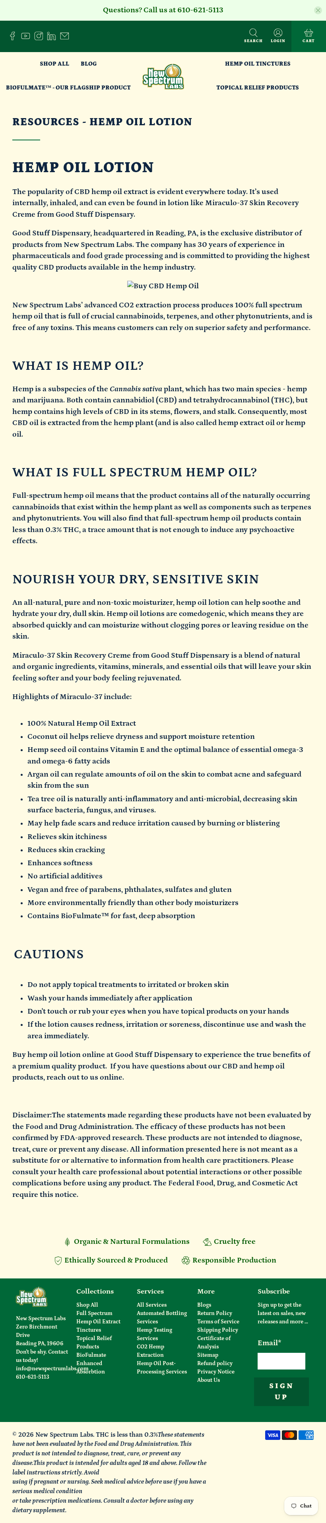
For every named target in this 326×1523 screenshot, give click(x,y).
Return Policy (214, 1313)
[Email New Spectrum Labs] (66, 38)
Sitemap (207, 1355)
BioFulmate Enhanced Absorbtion (91, 1363)
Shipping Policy (217, 1330)
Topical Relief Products (257, 87)
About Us (208, 1380)
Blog (89, 63)
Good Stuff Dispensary (51, 233)
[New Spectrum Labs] (163, 75)
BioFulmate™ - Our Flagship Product (68, 87)
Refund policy (215, 1363)
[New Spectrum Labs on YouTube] (27, 38)
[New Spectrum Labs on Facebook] (14, 38)
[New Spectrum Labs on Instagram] (40, 38)
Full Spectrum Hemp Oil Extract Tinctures (98, 1321)
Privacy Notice (216, 1372)
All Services (152, 1305)
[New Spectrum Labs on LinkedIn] (53, 38)
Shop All (54, 63)
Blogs (204, 1305)
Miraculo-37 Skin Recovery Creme (71, 655)
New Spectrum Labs (64, 1434)
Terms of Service (218, 1322)
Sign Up (281, 1392)
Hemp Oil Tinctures (258, 63)
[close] (318, 10)
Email (269, 1343)
